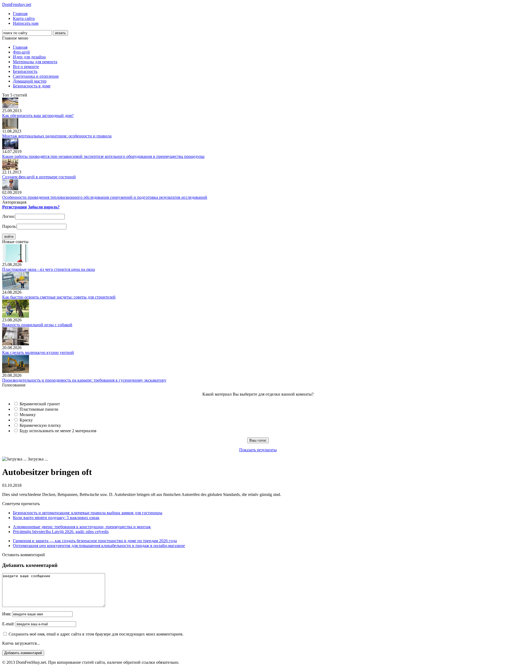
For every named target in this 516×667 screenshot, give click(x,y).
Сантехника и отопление (36, 76)
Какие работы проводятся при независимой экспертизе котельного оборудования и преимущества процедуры (103, 156)
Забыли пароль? (44, 207)
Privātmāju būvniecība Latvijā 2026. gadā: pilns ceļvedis (61, 531)
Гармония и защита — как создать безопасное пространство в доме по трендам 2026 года (95, 540)
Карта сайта (24, 18)
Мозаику (28, 414)
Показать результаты (258, 450)
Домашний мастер (29, 81)
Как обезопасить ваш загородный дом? (38, 115)
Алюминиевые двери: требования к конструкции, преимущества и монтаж (82, 526)
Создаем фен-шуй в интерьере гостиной (39, 177)
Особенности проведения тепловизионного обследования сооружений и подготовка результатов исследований (104, 197)
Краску (26, 420)
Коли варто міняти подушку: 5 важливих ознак (56, 517)
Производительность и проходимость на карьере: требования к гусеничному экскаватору (84, 380)
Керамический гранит (40, 404)
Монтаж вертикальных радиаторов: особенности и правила (57, 136)
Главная (20, 13)
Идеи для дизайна (29, 57)
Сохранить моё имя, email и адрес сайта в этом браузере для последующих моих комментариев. (96, 634)
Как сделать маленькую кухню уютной (38, 352)
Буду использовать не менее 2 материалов (58, 430)
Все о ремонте (26, 66)
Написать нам (25, 23)
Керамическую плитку (40, 425)
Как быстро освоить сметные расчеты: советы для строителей (59, 297)
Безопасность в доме (32, 86)
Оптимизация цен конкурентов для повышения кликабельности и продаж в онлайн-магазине (99, 545)
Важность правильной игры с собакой (37, 324)
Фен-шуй (21, 52)
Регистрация (14, 207)
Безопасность (25, 71)
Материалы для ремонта (35, 61)
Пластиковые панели (39, 409)
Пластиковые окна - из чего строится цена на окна (48, 269)
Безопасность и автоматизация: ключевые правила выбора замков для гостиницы (87, 512)
